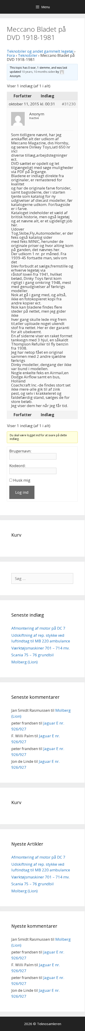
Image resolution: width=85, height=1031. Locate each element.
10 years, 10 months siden (38, 72)
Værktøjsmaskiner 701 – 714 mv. (40, 648)
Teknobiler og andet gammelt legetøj (40, 51)
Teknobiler (27, 55)
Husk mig (21, 480)
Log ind (22, 492)
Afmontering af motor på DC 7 (38, 628)
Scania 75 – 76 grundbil (32, 654)
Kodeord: (17, 466)
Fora (11, 55)
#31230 (69, 104)
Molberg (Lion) (24, 662)
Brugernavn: (20, 451)
